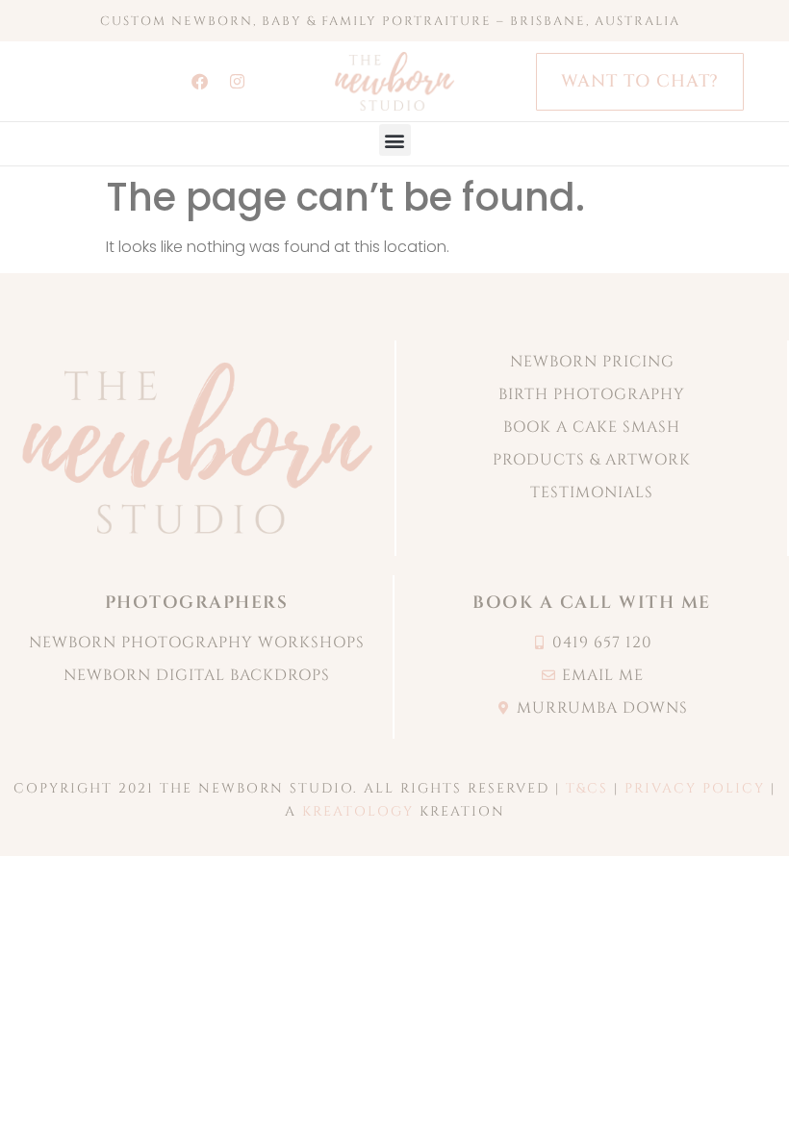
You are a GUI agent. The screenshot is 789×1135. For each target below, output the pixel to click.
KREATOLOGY (358, 811)
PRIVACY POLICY (694, 788)
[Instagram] (236, 81)
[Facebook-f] (199, 81)
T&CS (587, 788)
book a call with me (591, 603)
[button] (395, 140)
